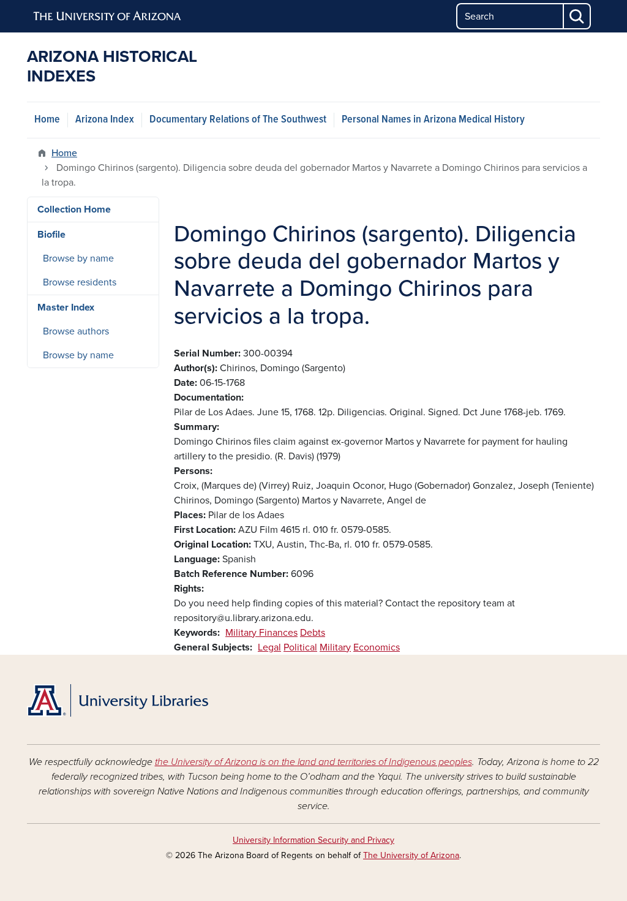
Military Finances (261, 633)
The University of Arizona (411, 855)
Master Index (65, 307)
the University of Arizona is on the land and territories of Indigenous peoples (313, 762)
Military (335, 647)
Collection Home (74, 209)
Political (300, 647)
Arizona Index (104, 120)
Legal (269, 647)
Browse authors (76, 331)
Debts (312, 633)
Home (47, 120)
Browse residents (79, 282)
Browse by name (78, 258)
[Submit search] (577, 16)
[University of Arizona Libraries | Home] (117, 700)
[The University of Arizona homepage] (108, 16)
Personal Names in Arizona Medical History (433, 120)
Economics (376, 647)
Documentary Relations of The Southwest (237, 120)
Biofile (51, 234)
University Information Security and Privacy (313, 840)
